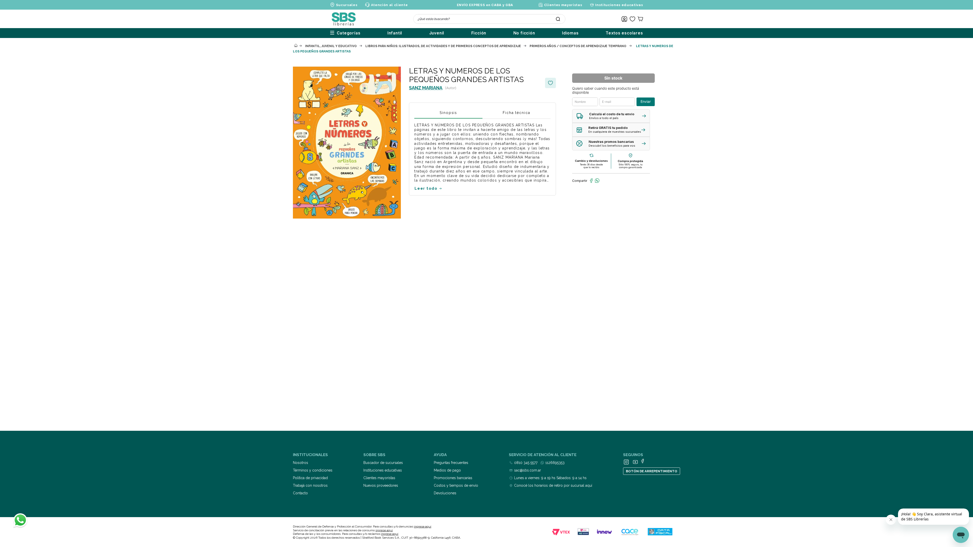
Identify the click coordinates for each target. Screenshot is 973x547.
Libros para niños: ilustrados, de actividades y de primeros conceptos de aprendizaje (443, 46)
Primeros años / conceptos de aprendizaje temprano (578, 46)
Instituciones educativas (619, 5)
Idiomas (570, 33)
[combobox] (489, 19)
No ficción (524, 33)
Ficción (478, 33)
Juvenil (436, 33)
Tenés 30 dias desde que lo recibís (591, 166)
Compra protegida (630, 161)
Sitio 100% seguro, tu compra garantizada (631, 166)
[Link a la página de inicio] (295, 46)
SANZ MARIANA (425, 87)
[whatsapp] (597, 180)
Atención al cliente (389, 5)
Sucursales (347, 5)
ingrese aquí (422, 526)
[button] (611, 116)
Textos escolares (624, 33)
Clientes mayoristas (563, 5)
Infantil (394, 33)
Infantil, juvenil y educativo (331, 46)
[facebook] (591, 180)
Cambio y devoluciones (591, 161)
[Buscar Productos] (558, 19)
